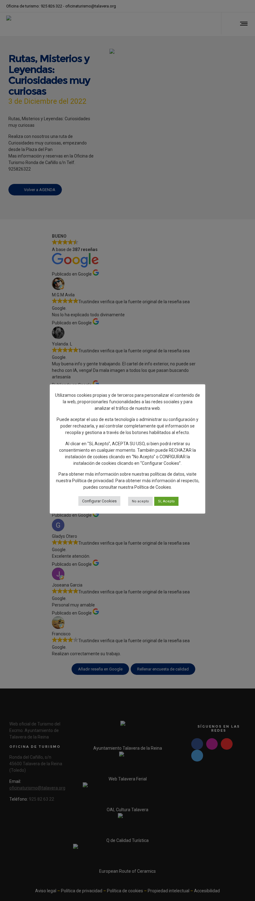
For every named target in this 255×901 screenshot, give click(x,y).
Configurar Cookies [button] (99, 501)
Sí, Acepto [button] (166, 501)
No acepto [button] (140, 501)
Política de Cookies (152, 487)
